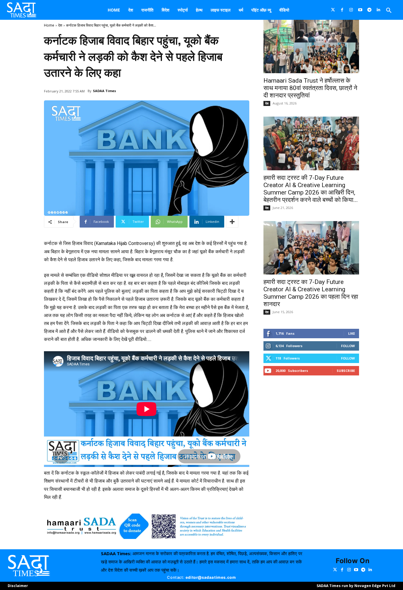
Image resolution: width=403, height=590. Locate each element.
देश (60, 25)
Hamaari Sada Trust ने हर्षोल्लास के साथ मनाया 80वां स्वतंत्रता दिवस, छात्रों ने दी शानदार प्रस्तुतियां (310, 88)
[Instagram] (351, 10)
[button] (389, 11)
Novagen (362, 585)
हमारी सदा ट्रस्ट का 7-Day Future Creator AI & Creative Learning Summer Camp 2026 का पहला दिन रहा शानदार (310, 293)
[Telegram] (369, 10)
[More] (232, 222)
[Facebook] (342, 10)
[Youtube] (360, 10)
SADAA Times (104, 91)
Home (49, 25)
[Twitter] (333, 10)
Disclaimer (18, 585)
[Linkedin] (379, 10)
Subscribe (346, 370)
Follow (348, 346)
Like (351, 333)
